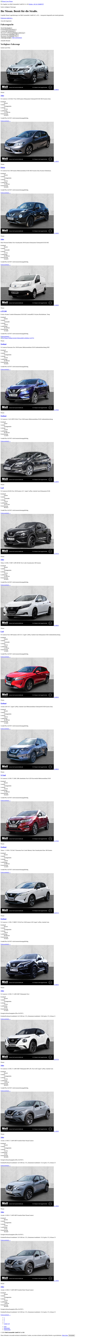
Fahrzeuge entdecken (7, 18)
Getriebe (3, 31)
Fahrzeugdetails (6, 121)
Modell (2, 28)
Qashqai (3, 344)
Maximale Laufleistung (7, 33)
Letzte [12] (7, 1323)
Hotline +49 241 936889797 (36, 4)
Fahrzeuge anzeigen (6, 37)
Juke (2, 95)
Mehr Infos (65, 1335)
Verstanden (71, 1335)
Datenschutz (7, 1329)
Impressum (7, 1328)
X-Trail (3, 775)
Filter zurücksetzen (17, 37)
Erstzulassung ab (5, 34)
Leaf (2, 488)
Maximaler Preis (5, 36)
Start (5, 1326)
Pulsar (3, 167)
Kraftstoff (3, 29)
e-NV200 (4, 311)
